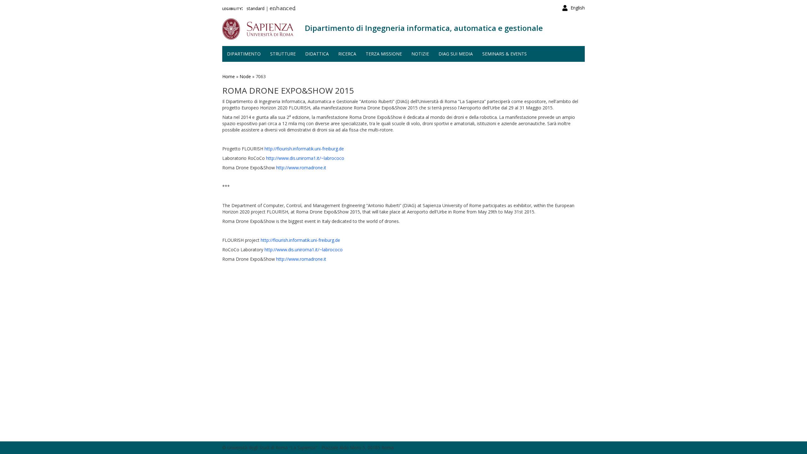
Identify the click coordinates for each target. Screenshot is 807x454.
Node (245, 76)
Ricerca (347, 54)
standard (255, 8)
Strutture (283, 54)
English (578, 8)
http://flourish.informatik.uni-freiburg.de (304, 149)
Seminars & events (504, 54)
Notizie (420, 54)
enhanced (283, 9)
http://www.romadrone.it (301, 168)
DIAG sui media (455, 54)
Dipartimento (244, 54)
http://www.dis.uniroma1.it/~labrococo (305, 158)
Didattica (317, 54)
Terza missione (384, 54)
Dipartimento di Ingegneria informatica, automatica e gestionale (424, 28)
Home (228, 76)
